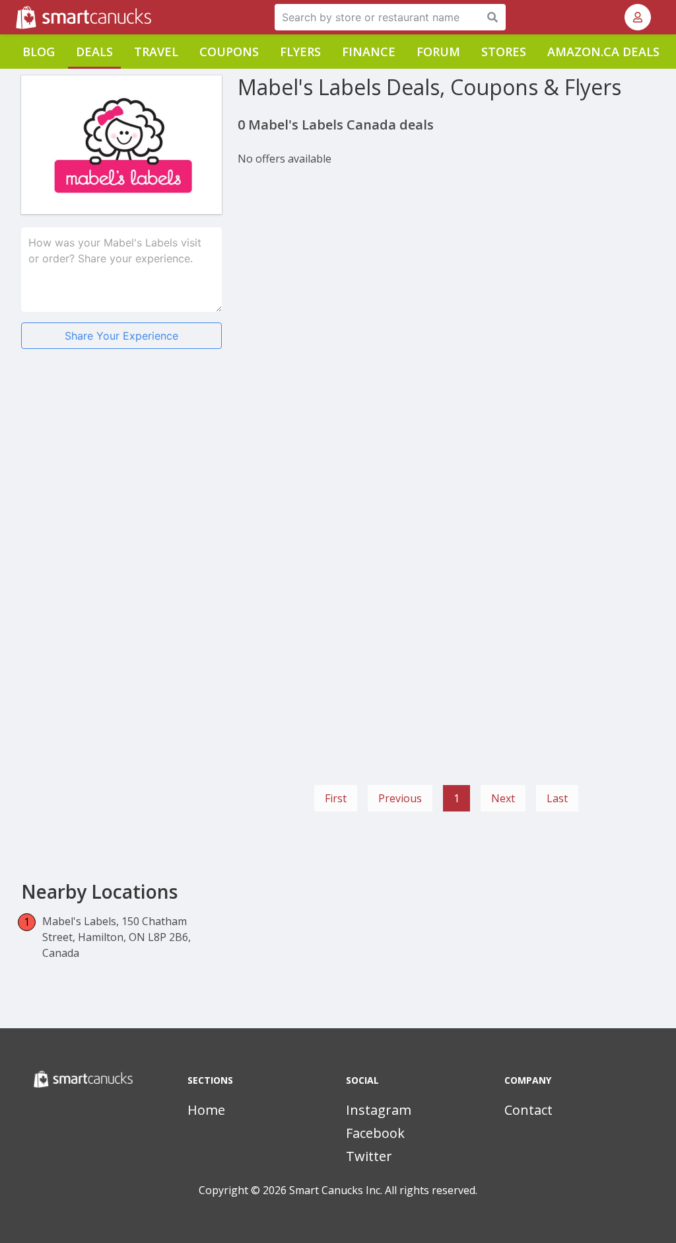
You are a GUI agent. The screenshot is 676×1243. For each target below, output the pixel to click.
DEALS (94, 51)
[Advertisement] (121, 452)
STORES (503, 51)
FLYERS (300, 51)
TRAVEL (156, 51)
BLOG (38, 51)
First (336, 798)
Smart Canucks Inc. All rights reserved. (383, 1190)
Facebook (375, 1133)
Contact (528, 1110)
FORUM (438, 51)
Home (206, 1110)
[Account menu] (638, 17)
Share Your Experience (121, 335)
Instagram (378, 1110)
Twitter (369, 1156)
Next (503, 798)
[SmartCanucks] (17, 17)
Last (557, 798)
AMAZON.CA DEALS (603, 51)
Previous (400, 798)
